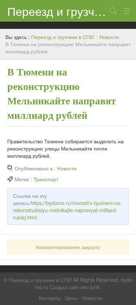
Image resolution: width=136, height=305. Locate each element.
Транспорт (45, 179)
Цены (71, 297)
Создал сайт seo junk (75, 287)
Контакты (50, 297)
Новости (109, 36)
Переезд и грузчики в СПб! (57, 11)
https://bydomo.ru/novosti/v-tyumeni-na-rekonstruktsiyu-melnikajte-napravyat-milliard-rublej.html (67, 210)
